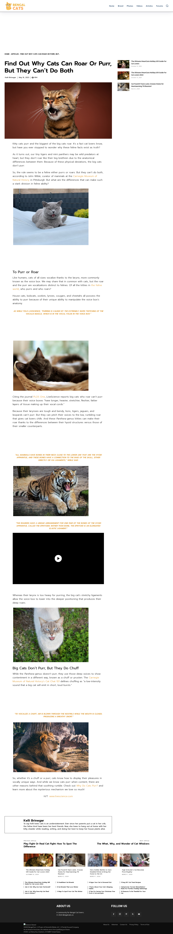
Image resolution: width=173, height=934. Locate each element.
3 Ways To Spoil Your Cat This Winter (69, 891)
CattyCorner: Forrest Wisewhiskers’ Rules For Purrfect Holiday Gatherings (134, 888)
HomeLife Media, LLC (52, 927)
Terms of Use (145, 925)
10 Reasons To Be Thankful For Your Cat (133, 892)
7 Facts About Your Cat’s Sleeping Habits (101, 888)
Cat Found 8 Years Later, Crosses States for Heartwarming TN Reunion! (70, 872)
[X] (132, 914)
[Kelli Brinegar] (14, 825)
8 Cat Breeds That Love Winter (67, 887)
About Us (106, 925)
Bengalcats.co (68, 915)
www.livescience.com (61, 796)
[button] (167, 5)
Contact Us (123, 925)
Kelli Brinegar (10, 78)
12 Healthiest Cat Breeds (65, 882)
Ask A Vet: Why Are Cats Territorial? (37, 887)
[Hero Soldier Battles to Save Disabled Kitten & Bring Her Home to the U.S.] (102, 860)
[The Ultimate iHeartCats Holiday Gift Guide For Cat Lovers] (123, 64)
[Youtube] (139, 914)
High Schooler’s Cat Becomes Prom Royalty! (133, 871)
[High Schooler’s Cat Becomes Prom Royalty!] (134, 860)
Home (7, 54)
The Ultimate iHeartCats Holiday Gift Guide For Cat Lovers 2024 (38, 871)
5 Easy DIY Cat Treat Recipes (131, 882)
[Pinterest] (126, 914)
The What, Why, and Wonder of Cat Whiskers (123, 843)
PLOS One (39, 396)
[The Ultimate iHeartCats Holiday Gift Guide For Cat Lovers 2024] (123, 75)
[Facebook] (113, 914)
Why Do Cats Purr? (87, 785)
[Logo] (25, 6)
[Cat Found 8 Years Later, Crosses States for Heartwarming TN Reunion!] (123, 87)
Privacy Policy (133, 925)
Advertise (115, 925)
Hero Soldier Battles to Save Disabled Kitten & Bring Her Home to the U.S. (100, 872)
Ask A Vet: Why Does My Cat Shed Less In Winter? (37, 892)
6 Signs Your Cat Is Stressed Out (100, 882)
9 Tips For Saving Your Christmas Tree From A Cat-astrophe (102, 892)
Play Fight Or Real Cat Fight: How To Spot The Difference (50, 845)
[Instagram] (120, 914)
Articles (15, 54)
